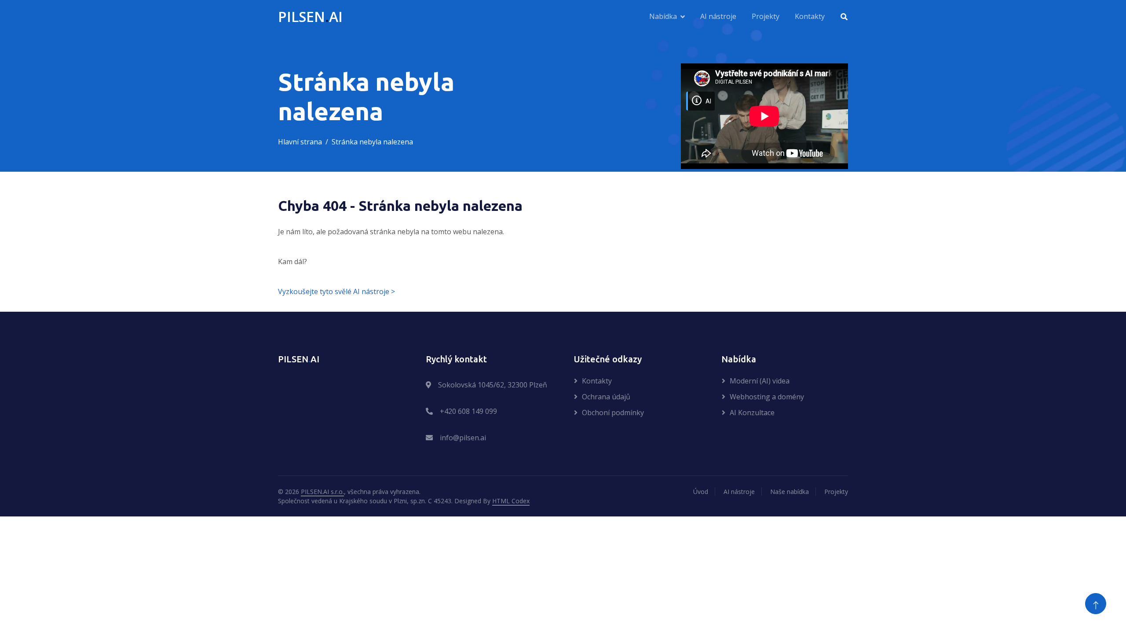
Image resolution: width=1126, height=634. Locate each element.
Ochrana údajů (606, 397)
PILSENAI (310, 16)
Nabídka (663, 16)
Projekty (765, 16)
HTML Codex (511, 501)
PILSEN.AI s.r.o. (322, 491)
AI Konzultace (752, 412)
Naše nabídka (789, 491)
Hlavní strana (300, 142)
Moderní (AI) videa (760, 381)
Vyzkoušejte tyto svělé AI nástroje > (336, 291)
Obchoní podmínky (613, 412)
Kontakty (810, 16)
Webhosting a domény (767, 397)
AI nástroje (718, 16)
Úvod (700, 491)
